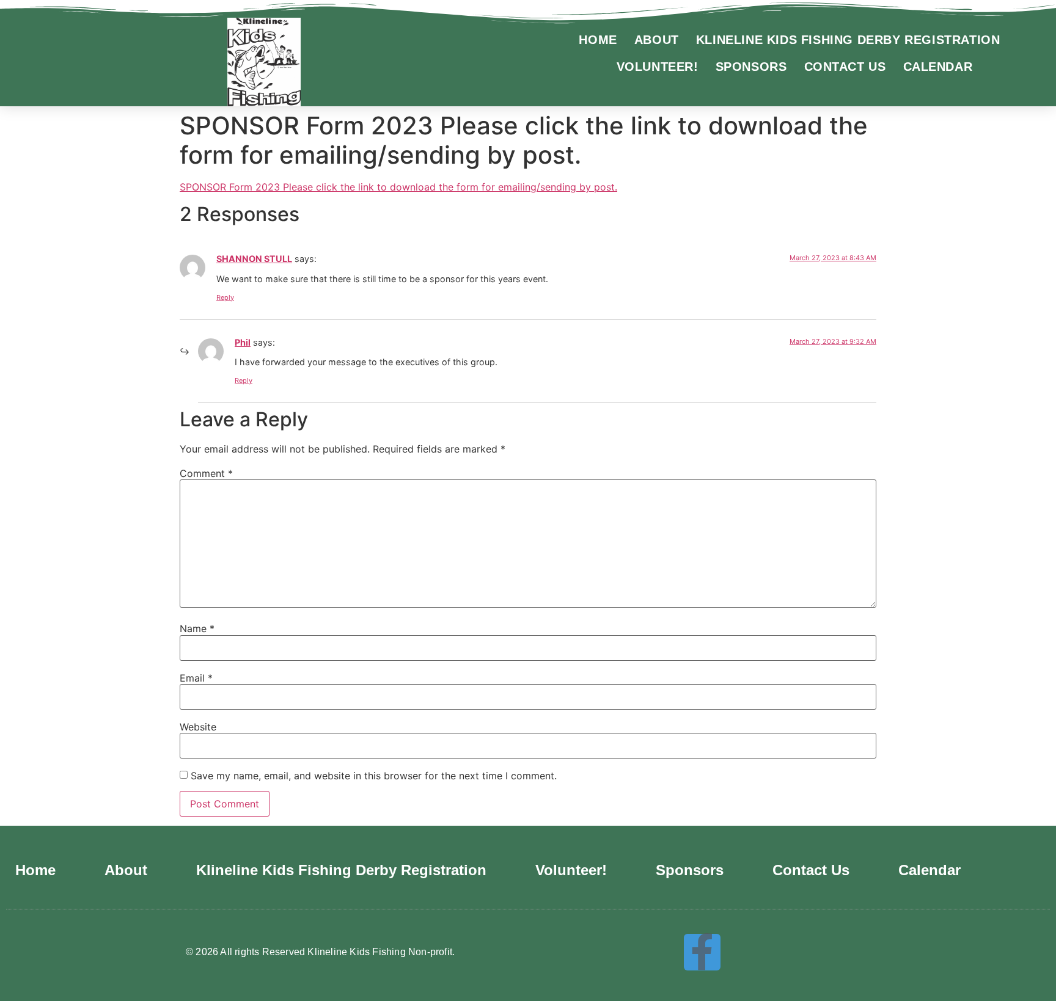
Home (598, 39)
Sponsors (751, 66)
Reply (225, 297)
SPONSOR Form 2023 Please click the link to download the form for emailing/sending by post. (398, 187)
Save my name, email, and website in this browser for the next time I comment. (374, 776)
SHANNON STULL (254, 258)
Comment (206, 473)
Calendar (938, 66)
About (656, 39)
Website (198, 727)
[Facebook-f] (702, 952)
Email (196, 678)
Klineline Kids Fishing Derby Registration (848, 39)
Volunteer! (657, 66)
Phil (243, 342)
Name (197, 628)
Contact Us (845, 66)
